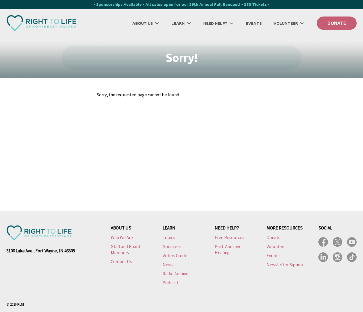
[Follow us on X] (337, 242)
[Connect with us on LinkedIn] (323, 257)
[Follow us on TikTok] (352, 257)
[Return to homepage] (41, 23)
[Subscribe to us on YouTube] (352, 242)
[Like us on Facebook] (323, 242)
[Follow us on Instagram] (337, 257)
